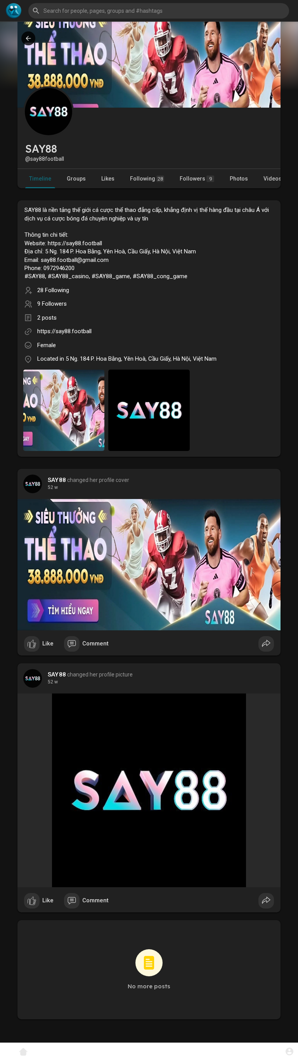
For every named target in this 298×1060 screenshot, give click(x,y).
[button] (289, 1051)
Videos (272, 179)
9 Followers (52, 303)
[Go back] (28, 38)
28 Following (53, 290)
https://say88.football (64, 331)
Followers (196, 179)
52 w (53, 487)
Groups (76, 179)
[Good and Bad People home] (13, 11)
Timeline (40, 179)
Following (146, 179)
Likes (107, 179)
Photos (239, 179)
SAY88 (57, 480)
